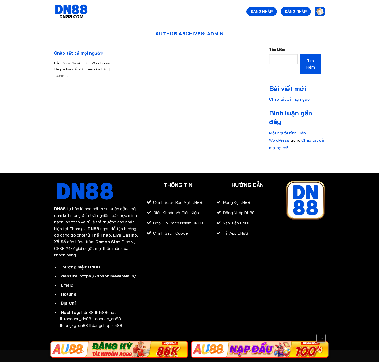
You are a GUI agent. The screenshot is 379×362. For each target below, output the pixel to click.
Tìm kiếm (277, 49)
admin (215, 34)
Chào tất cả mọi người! (78, 53)
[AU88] (119, 349)
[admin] (71, 12)
